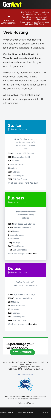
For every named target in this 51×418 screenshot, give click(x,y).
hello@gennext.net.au (33, 369)
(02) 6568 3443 (15, 369)
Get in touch (22, 352)
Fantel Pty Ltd (40, 14)
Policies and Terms (25, 403)
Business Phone (25, 412)
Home (6, 3)
